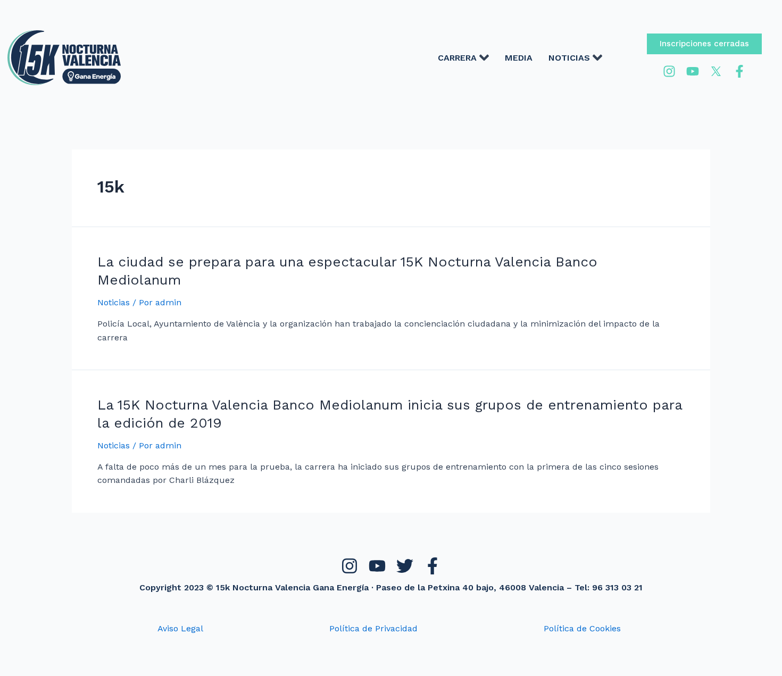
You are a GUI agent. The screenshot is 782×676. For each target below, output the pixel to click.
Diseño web (374, 665)
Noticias (113, 302)
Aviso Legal (180, 628)
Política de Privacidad (373, 628)
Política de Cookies (582, 628)
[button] (704, 44)
